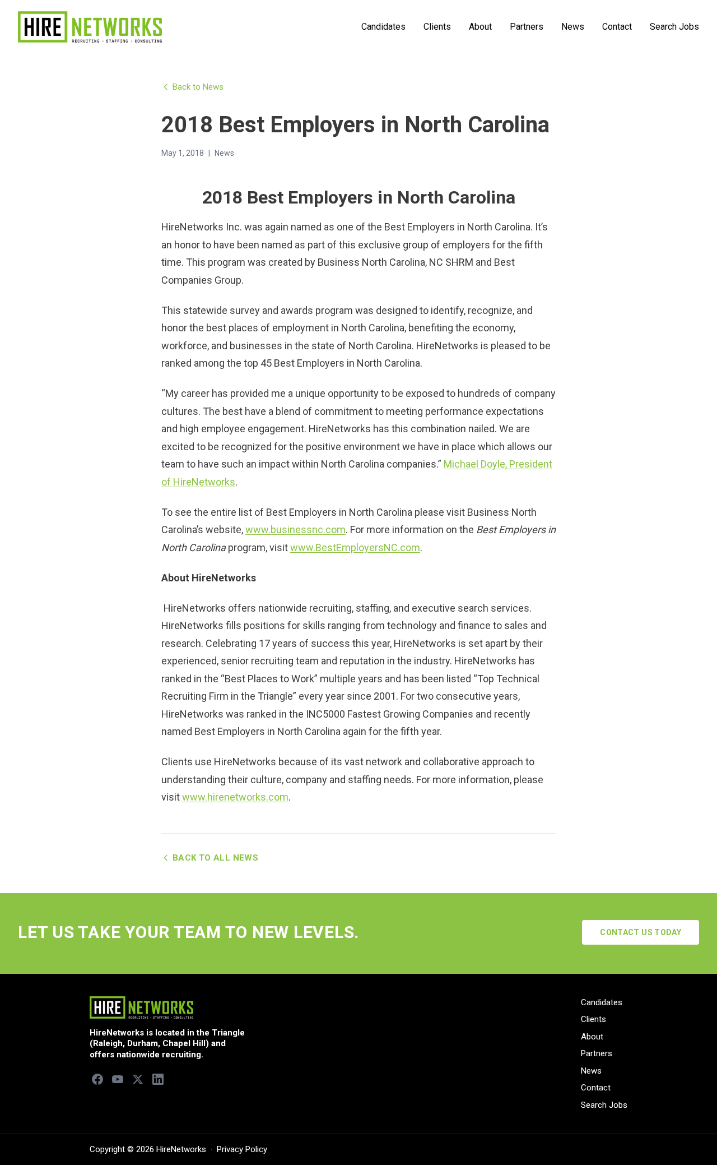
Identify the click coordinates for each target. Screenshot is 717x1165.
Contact (617, 26)
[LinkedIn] (158, 1079)
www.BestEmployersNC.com (355, 547)
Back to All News (215, 858)
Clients (437, 26)
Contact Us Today (640, 932)
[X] (138, 1079)
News (572, 26)
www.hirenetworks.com (235, 797)
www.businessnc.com (295, 529)
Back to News (198, 87)
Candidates (383, 26)
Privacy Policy (242, 1149)
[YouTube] (117, 1079)
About (480, 26)
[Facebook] (97, 1079)
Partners (526, 26)
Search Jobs (674, 26)
